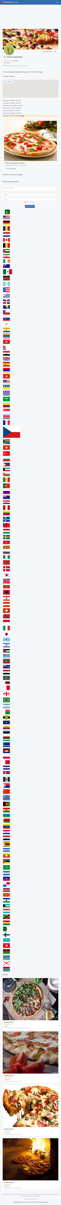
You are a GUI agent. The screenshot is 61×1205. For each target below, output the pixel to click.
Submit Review (30, 206)
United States (7, 1079)
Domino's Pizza (8, 1022)
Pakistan (6, 1026)
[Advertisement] (30, 17)
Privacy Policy (33, 1199)
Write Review (49, 51)
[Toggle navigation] (57, 2)
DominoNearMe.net (27, 1202)
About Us (26, 1199)
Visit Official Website (11, 168)
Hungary (7, 62)
